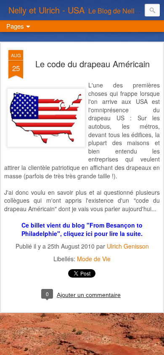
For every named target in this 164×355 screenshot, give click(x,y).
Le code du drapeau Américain (92, 64)
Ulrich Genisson (128, 246)
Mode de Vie (94, 258)
